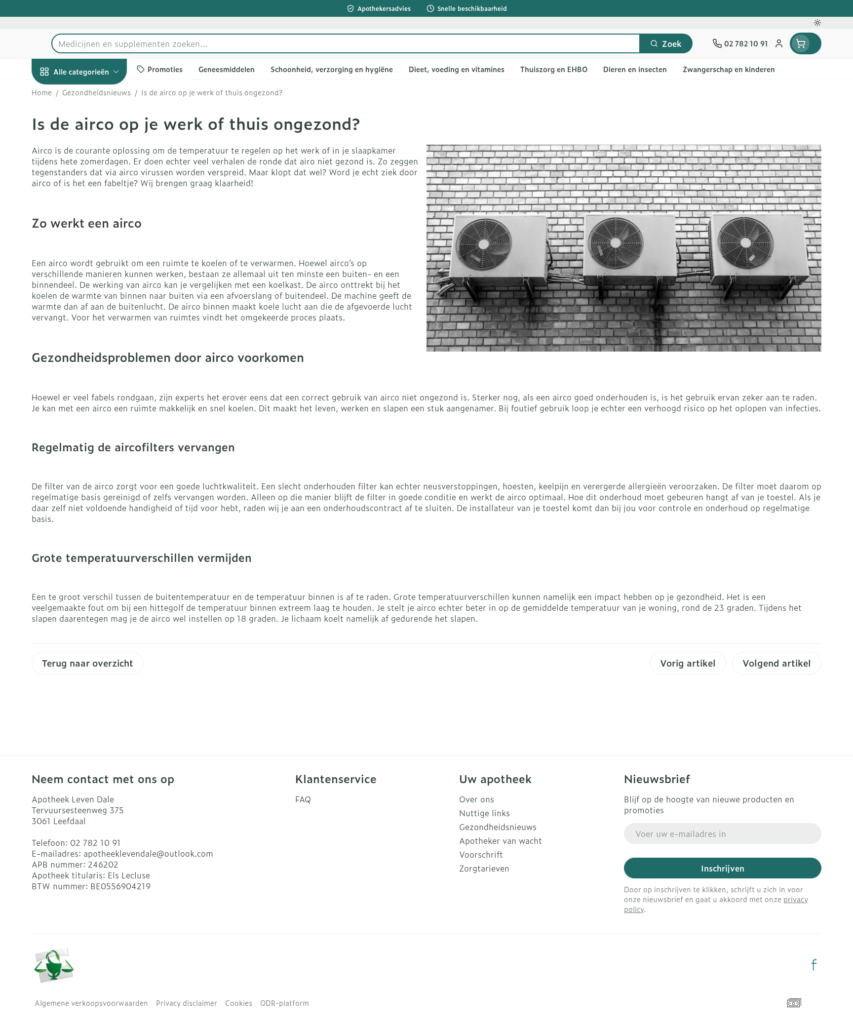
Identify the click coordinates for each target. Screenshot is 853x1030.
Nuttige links (484, 812)
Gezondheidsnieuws (498, 826)
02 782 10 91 (95, 842)
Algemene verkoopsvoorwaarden (91, 1003)
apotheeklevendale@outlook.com (148, 853)
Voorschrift (481, 854)
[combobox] (345, 43)
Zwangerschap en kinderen (94, 206)
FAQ (303, 798)
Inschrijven (722, 868)
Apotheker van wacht (500, 840)
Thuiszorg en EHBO (94, 292)
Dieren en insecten (94, 319)
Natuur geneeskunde (94, 264)
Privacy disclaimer (186, 1003)
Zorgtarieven (484, 868)
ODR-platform (284, 1003)
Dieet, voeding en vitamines (94, 170)
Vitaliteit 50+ (94, 237)
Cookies (238, 1003)
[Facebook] (814, 964)
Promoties (59, 94)
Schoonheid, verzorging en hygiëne (94, 130)
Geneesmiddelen (94, 347)
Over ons (476, 798)
